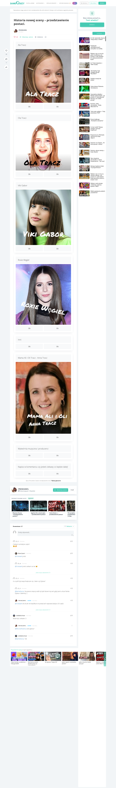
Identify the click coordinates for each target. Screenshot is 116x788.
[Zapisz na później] (45, 37)
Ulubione (40, 37)
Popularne (30, 3)
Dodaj (102, 3)
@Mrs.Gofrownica (20, 629)
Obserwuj (27, 37)
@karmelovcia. (19, 591)
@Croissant (18, 556)
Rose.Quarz (21, 553)
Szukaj (85, 3)
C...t (17, 541)
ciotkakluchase (20, 615)
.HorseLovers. (22, 30)
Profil (72, 490)
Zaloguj (93, 3)
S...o (19, 563)
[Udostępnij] (6, 67)
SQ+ (75, 3)
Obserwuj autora (62, 490)
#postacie (30, 498)
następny (100, 33)
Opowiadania (64, 3)
